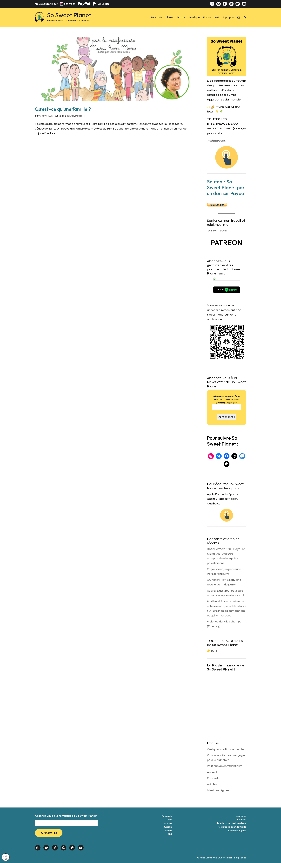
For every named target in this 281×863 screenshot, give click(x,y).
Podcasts (156, 17)
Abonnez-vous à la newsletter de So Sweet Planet (226, 399)
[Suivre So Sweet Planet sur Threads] (231, 4)
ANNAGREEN (46, 115)
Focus (207, 17)
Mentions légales (218, 790)
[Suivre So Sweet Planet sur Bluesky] (218, 4)
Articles (212, 784)
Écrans (181, 17)
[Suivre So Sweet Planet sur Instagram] (212, 4)
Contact (241, 819)
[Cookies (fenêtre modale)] (5, 857)
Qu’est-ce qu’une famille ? (63, 109)
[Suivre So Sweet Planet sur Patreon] (237, 4)
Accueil (212, 772)
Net (216, 17)
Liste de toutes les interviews (231, 823)
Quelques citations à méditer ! (226, 749)
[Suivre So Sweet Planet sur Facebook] (225, 4)
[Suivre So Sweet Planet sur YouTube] (244, 4)
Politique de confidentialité (224, 766)
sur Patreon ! (217, 230)
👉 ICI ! (212, 650)
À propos (228, 17)
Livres (169, 17)
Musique (194, 17)
